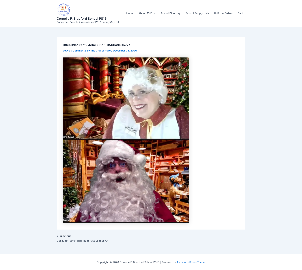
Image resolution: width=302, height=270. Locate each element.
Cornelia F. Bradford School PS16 (82, 18)
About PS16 (145, 13)
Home (129, 13)
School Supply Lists (197, 13)
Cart (240, 13)
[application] (153, 13)
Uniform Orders (223, 13)
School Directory (170, 13)
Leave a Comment (73, 50)
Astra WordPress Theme (191, 262)
